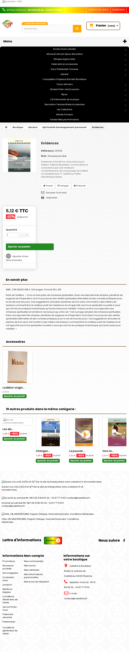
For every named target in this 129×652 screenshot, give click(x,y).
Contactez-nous (98, 9)
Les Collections (64, 109)
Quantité (11, 229)
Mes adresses (31, 570)
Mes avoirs (30, 565)
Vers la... (108, 451)
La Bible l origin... (14, 387)
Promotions (9, 561)
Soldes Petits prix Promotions (64, 119)
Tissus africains (64, 84)
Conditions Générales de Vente (10, 599)
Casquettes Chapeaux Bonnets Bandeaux (64, 79)
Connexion (118, 9)
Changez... (43, 451)
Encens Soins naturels (64, 49)
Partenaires (9, 621)
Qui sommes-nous (10, 608)
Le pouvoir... (77, 451)
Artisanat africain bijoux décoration (64, 54)
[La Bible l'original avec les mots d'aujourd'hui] (17, 367)
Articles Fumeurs (64, 114)
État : (44, 156)
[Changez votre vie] (51, 432)
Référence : (48, 150)
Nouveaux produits (8, 567)
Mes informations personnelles (33, 576)
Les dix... (8, 429)
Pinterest (81, 185)
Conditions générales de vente (10, 630)
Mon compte (34, 556)
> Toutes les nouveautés (35, 23)
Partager (64, 185)
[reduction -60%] (64, 3)
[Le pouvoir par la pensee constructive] (84, 432)
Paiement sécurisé (8, 616)
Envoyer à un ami (56, 192)
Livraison (7, 584)
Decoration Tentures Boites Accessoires (65, 104)
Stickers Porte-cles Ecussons (64, 89)
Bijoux (64, 94)
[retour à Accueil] (6, 127)
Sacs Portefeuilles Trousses (64, 69)
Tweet (49, 185)
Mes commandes (33, 561)
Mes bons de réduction (36, 581)
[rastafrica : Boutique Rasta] (10, 24)
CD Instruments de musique (64, 99)
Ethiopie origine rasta (64, 59)
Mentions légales (7, 590)
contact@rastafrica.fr (75, 598)
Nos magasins (10, 573)
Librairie (64, 74)
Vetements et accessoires (64, 64)
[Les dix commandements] (17, 421)
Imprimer (51, 197)
